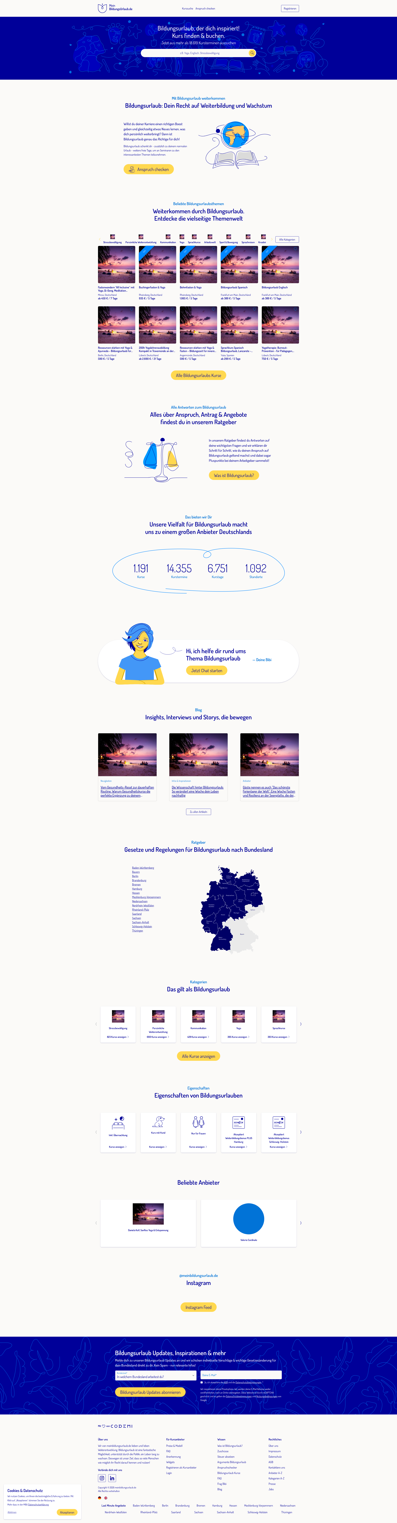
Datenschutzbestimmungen (248, 1382)
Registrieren (290, 8)
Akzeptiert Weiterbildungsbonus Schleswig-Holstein (278, 1138)
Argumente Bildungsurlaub (231, 1462)
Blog (219, 1489)
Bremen (136, 884)
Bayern (136, 872)
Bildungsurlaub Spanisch (234, 287)
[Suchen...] (252, 53)
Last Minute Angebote (114, 1505)
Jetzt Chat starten (206, 670)
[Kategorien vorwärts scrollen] (271, 239)
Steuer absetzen (225, 1456)
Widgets (170, 1462)
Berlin (135, 876)
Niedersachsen (139, 901)
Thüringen (137, 930)
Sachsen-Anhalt (140, 922)
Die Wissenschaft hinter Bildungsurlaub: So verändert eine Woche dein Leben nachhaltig (198, 791)
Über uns (273, 1445)
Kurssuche (187, 8)
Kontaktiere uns (277, 1467)
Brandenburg (139, 880)
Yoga (238, 1028)
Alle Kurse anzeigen (198, 1056)
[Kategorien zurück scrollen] (100, 239)
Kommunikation (198, 1028)
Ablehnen (12, 1512)
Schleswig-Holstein (142, 926)
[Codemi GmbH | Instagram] (102, 1478)
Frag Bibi (221, 1483)
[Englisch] (105, 1498)
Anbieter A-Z (275, 1473)
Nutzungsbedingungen (266, 1396)
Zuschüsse (222, 1451)
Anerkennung (173, 1456)
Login (169, 1473)
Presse (272, 1483)
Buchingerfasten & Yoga (152, 287)
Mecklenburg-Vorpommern (146, 897)
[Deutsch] (101, 1498)
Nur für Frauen (198, 1133)
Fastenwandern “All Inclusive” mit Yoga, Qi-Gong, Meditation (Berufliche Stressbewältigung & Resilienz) (116, 292)
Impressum (275, 1451)
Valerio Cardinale (249, 1240)
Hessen (136, 892)
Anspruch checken (205, 8)
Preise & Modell (174, 1445)
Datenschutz (275, 1456)
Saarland (137, 913)
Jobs (271, 1489)
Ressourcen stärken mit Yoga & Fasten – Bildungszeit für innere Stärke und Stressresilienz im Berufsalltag (197, 352)
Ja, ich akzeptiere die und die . (233, 1382)
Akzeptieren (67, 1512)
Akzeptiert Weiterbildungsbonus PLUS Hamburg (238, 1138)
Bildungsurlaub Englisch (275, 287)
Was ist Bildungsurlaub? (234, 475)
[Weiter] (301, 1024)
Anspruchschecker (227, 1467)
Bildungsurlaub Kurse (228, 1473)
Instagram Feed (199, 1307)
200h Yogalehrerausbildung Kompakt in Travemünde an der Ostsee (156, 351)
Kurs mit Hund (158, 1132)
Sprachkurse (279, 1028)
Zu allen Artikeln (198, 811)
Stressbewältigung (118, 1028)
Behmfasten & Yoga (190, 287)
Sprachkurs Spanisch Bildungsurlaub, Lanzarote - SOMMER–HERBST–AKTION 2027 (238, 351)
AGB (226, 1382)
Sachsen (136, 918)
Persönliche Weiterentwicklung (158, 1029)
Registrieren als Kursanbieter (181, 1467)
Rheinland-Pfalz (140, 909)
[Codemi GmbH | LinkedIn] (112, 1478)
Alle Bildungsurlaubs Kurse (198, 375)
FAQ (168, 1451)
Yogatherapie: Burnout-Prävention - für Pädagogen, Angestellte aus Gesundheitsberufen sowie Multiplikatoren (277, 354)
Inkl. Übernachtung (118, 1135)
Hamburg (137, 888)
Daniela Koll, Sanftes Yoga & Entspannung (148, 1230)
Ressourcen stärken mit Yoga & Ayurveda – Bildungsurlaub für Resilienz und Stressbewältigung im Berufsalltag (116, 352)
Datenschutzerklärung (38, 1504)
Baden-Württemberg (143, 867)
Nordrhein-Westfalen (143, 905)
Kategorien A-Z (276, 1478)
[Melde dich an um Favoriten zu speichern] (131, 249)
